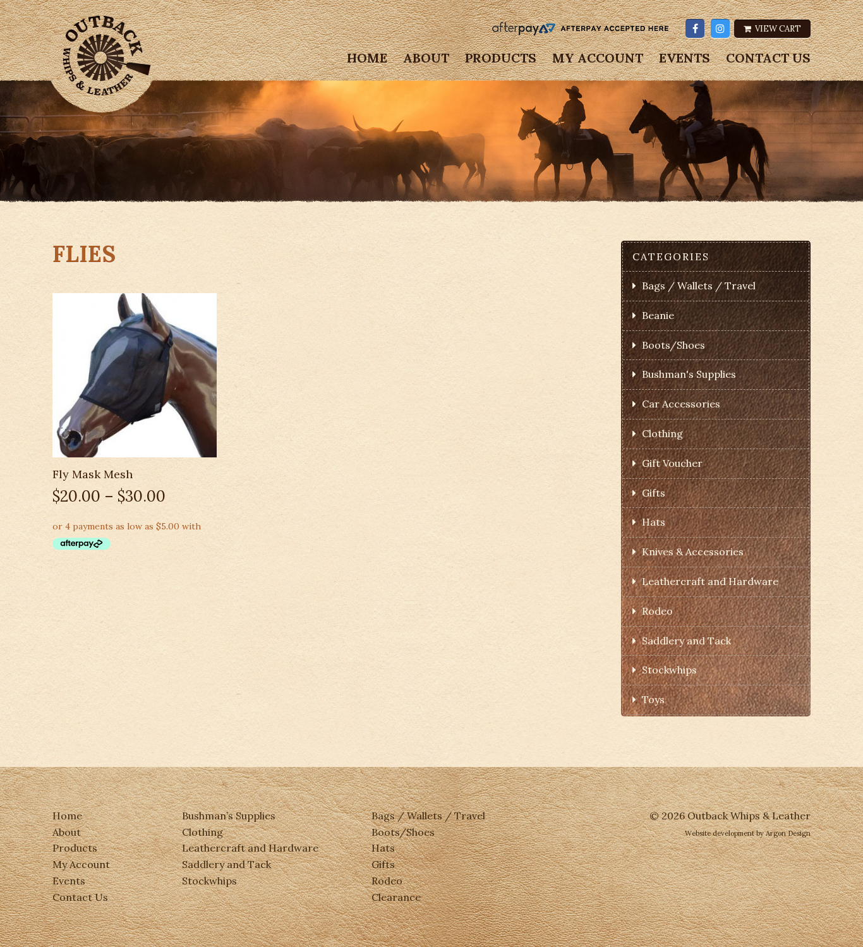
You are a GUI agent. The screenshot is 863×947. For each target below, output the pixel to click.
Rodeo (657, 611)
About (426, 58)
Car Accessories (681, 403)
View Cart (777, 28)
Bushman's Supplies (689, 374)
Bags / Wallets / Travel (699, 285)
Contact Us (768, 58)
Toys (653, 699)
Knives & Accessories (693, 551)
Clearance (396, 897)
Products (500, 58)
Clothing (662, 433)
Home (367, 58)
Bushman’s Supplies (228, 815)
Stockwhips (669, 669)
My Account (597, 58)
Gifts (653, 492)
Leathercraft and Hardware (710, 581)
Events (684, 58)
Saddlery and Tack (686, 640)
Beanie (658, 315)
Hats (653, 522)
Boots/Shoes (673, 345)
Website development (719, 833)
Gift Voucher (672, 463)
